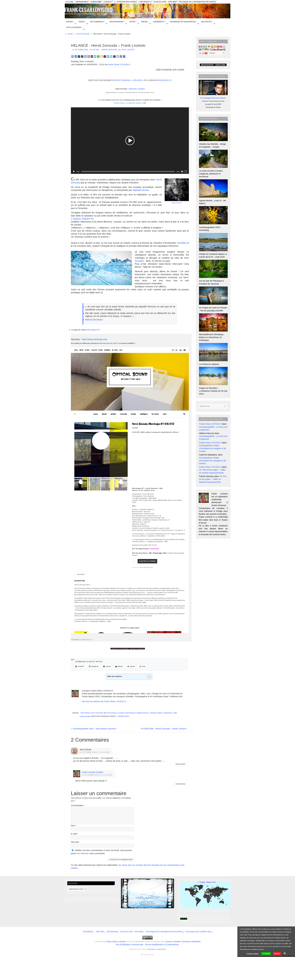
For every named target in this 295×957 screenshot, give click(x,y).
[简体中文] (206, 53)
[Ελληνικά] (206, 46)
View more (269, 949)
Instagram (111, 932)
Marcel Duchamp (94, 319)
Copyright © (145, 2)
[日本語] (200, 53)
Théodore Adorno (119, 103)
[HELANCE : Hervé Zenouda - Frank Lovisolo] (147, 907)
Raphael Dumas (137, 89)
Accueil (69, 2)
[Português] (218, 46)
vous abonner (82, 853)
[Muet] (182, 171)
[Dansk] (212, 49)
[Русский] (221, 49)
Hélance (137, 80)
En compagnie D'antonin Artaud (213, 98)
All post (122, 50)
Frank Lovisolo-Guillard (92, 772)
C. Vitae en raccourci (125, 2)
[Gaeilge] (209, 49)
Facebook (88, 932)
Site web (75, 842)
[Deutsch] (206, 49)
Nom (74, 825)
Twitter (100, 932)
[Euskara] (215, 46)
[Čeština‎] (215, 49)
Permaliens (123, 716)
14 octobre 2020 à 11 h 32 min (97, 775)
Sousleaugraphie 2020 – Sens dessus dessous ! (94, 728)
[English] (221, 46)
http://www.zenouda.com (94, 339)
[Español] (212, 46)
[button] (129, 140)
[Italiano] (203, 46)
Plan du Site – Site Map (165, 2)
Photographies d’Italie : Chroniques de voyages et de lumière (212, 448)
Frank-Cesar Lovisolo (89, 10)
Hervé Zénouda (83, 34)
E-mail (74, 834)
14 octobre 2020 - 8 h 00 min (85, 50)
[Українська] (203, 49)
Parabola (151, 949)
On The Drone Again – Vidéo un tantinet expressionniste (212, 479)
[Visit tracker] (206, 908)
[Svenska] (224, 49)
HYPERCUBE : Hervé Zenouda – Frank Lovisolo (164, 728)
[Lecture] (74, 171)
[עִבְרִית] (224, 46)
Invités (131, 50)
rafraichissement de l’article (108, 343)
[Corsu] (209, 46)
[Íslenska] (200, 49)
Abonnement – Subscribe (88, 2)
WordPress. (161, 949)
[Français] (200, 46)
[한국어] (203, 53)
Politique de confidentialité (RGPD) (197, 2)
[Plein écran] (186, 171)
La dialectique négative (133, 103)
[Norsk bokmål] (218, 49)
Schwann (139, 261)
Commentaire (78, 805)
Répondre (181, 764)
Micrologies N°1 (163, 80)
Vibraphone (168, 713)
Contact (107, 2)
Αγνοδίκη (181, 243)
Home (70, 34)
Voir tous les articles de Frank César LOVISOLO (105, 701)
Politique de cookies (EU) (198, 932)
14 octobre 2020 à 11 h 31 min (94, 752)
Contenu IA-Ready (148, 954)
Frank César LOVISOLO (119, 64)
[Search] (225, 406)
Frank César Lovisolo (115, 941)
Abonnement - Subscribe (213, 65)
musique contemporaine (127, 713)
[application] (130, 140)
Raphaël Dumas (141, 190)
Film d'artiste (85, 713)
